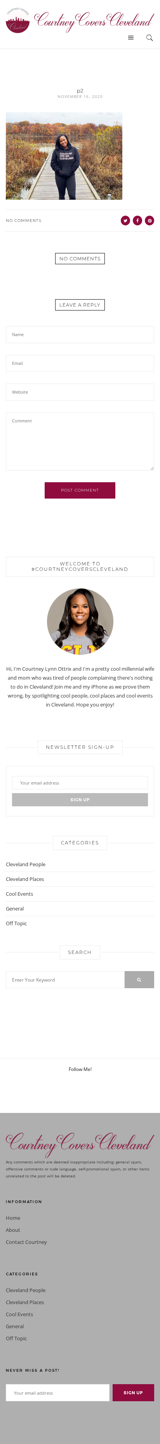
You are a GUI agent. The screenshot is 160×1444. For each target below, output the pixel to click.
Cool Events (19, 893)
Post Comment (80, 490)
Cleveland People (25, 864)
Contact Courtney (26, 1242)
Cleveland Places (25, 878)
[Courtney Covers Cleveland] (80, 19)
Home (13, 1218)
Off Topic (16, 923)
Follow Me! (80, 1069)
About (13, 1230)
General (15, 908)
